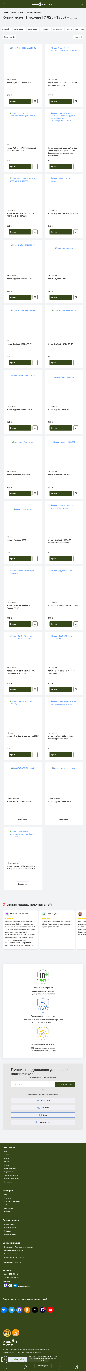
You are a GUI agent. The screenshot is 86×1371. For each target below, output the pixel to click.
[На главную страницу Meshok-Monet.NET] (43, 4)
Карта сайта (8, 1182)
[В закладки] (35, 101)
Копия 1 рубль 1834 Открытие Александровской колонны (61, 737)
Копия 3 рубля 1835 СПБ (58, 409)
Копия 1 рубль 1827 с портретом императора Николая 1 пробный (21, 867)
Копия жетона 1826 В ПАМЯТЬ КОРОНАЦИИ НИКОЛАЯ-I (20, 214)
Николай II (6, 29)
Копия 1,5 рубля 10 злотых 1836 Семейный (62, 672)
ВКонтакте (45, 1108)
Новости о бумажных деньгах (14, 1257)
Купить (13, 101)
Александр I (58, 29)
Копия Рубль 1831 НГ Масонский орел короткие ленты (62, 84)
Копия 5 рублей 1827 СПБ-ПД (20, 409)
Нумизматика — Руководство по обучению (18, 1247)
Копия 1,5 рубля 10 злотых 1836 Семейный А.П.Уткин (21, 672)
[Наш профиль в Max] (5, 1286)
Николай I (46, 29)
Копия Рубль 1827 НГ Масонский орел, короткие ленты (21, 149)
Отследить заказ (10, 1234)
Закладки (7, 1231)
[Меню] (4, 4)
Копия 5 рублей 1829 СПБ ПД (60, 344)
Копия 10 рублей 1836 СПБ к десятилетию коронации (60, 541)
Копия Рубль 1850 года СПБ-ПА (21, 83)
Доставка (7, 1161)
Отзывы (6, 1158)
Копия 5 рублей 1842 (57, 279)
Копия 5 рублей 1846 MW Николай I (63, 213)
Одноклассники (45, 1122)
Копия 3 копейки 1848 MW (18, 475)
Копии (6, 1205)
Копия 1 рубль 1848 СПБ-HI (60, 801)
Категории (8, 37)
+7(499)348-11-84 (11, 1278)
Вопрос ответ (8, 1172)
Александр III (19, 29)
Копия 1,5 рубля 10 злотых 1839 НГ (63, 605)
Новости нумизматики (11, 1254)
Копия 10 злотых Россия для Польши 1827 (19, 606)
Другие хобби (8, 1208)
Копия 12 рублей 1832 (16, 540)
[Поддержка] (82, 4)
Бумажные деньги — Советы (13, 1250)
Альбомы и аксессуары (12, 1201)
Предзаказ (22, 819)
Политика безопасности (12, 1178)
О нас (5, 1151)
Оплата (6, 1165)
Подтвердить (43, 1366)
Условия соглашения (11, 1175)
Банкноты (7, 1198)
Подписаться (62, 1084)
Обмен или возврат (10, 1168)
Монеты (6, 1194)
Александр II (33, 29)
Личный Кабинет (9, 1224)
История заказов (10, 1227)
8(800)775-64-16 (11, 1274)
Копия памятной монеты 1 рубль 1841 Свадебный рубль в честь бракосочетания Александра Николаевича (62, 152)
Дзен (45, 1115)
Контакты (7, 1155)
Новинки (7, 1211)
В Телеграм (45, 1100)
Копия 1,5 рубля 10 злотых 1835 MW (22, 736)
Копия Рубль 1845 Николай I (19, 801)
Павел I (69, 29)
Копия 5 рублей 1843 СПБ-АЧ (19, 279)
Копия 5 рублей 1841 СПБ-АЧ (19, 344)
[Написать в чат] (5, 1359)
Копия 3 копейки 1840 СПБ (59, 475)
